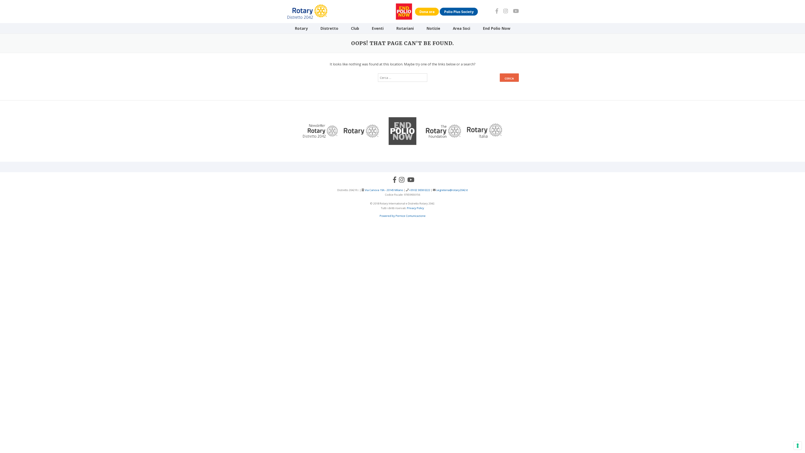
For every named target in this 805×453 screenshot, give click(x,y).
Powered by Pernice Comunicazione (403, 216)
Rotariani (405, 28)
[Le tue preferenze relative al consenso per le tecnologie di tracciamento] (798, 446)
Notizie (433, 28)
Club (355, 28)
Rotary (301, 28)
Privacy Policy (415, 208)
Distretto (329, 28)
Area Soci (461, 28)
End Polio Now (496, 28)
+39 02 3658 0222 (419, 190)
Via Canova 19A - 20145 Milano (383, 190)
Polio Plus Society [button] (459, 11)
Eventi (378, 28)
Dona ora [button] (427, 11)
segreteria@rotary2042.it (452, 190)
